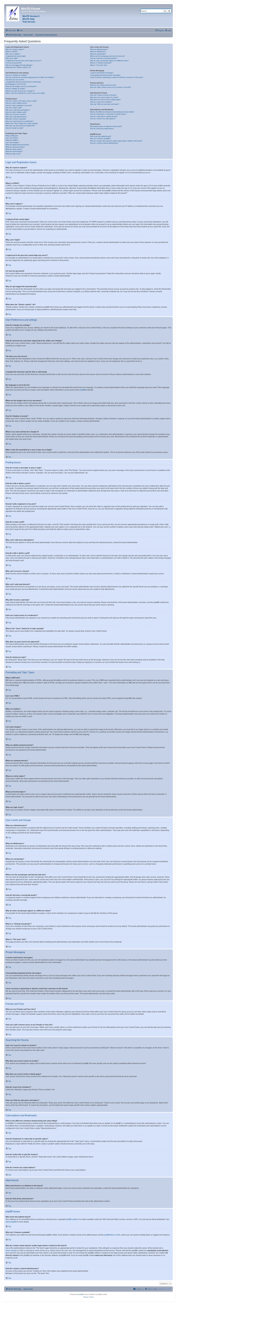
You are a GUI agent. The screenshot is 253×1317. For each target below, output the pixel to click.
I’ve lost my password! (14, 63)
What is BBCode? (12, 136)
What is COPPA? (12, 51)
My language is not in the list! (16, 84)
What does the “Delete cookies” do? (18, 67)
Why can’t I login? (12, 58)
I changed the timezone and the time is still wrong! (23, 82)
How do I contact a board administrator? (104, 143)
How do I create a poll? (14, 107)
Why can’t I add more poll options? (18, 110)
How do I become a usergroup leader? (103, 58)
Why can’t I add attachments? (16, 117)
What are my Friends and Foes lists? (103, 85)
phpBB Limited (72, 1219)
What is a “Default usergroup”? (101, 63)
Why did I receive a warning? (16, 119)
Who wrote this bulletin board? (100, 136)
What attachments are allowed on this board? (106, 126)
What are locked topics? (14, 151)
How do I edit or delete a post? (16, 103)
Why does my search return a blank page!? (105, 99)
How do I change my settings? (16, 75)
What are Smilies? (12, 140)
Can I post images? (12, 142)
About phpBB (11, 1222)
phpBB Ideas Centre (112, 1235)
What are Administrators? (99, 49)
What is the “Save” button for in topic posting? (22, 123)
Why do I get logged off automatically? (19, 65)
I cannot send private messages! (101, 73)
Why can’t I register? (13, 54)
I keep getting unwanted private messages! (105, 75)
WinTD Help (28, 19)
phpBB (82, 390)
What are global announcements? (17, 145)
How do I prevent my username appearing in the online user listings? (30, 77)
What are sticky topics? (14, 149)
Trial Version (28, 22)
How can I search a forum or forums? (103, 95)
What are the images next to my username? (21, 86)
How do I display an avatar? (15, 88)
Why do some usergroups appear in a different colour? (109, 60)
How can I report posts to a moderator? (20, 121)
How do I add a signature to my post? (19, 105)
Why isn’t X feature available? (100, 138)
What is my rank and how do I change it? (20, 91)
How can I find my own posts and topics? (104, 104)
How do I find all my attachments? (102, 128)
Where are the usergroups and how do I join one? (107, 56)
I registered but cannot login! (16, 56)
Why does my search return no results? (104, 97)
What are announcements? (15, 147)
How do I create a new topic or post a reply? (21, 101)
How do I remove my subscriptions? (103, 118)
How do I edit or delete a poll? (16, 112)
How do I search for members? (101, 102)
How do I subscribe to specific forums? (104, 116)
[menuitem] (20, 30)
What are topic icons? (13, 154)
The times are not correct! (15, 80)
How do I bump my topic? (15, 128)
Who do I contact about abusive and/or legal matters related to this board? (116, 141)
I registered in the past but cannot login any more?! (23, 60)
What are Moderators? (98, 51)
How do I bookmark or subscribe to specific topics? (108, 114)
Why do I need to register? (15, 49)
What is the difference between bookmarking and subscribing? (112, 112)
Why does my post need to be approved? (20, 126)
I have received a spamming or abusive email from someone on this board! (116, 77)
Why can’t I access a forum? (16, 114)
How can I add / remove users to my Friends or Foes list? (110, 87)
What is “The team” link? (98, 65)
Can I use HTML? (12, 138)
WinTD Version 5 (30, 16)
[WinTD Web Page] (13, 13)
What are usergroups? (98, 54)
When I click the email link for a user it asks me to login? (25, 93)
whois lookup (11, 1251)
